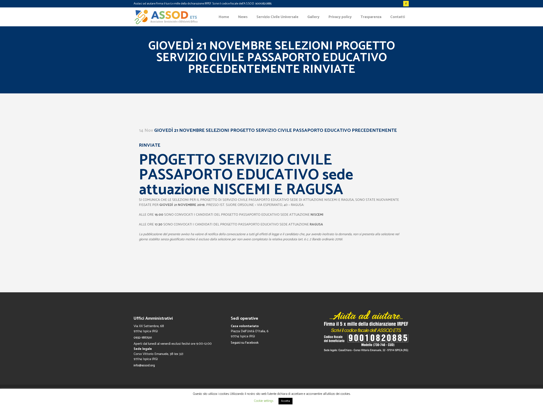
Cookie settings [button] (263, 401)
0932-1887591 (143, 337)
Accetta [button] (285, 401)
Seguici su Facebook (245, 342)
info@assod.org (144, 365)
